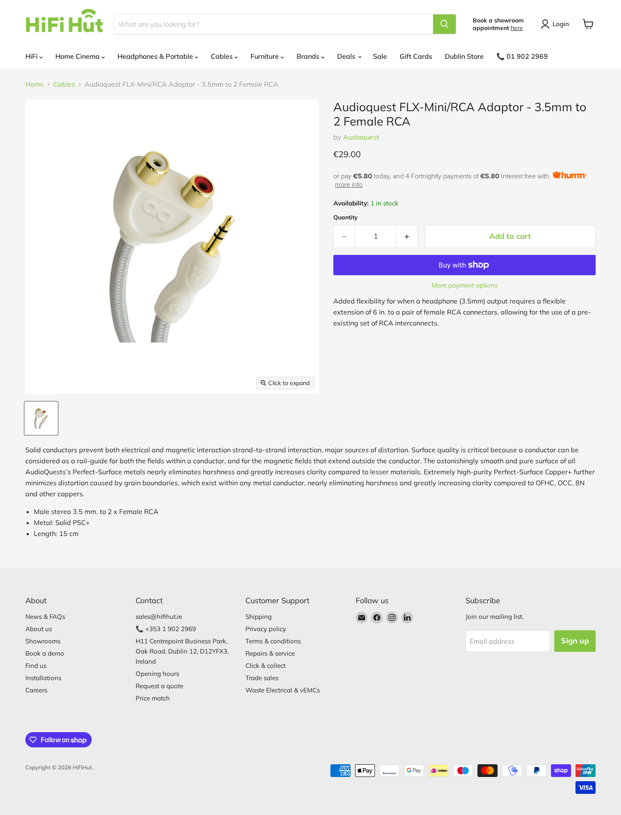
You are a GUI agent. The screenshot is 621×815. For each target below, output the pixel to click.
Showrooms (42, 641)
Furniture (266, 56)
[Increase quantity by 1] (407, 236)
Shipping (258, 617)
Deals (347, 56)
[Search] (444, 24)
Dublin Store (464, 56)
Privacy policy (265, 629)
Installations (43, 678)
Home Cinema (78, 56)
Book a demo (44, 653)
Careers (36, 690)
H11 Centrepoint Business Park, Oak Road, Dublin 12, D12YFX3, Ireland (182, 651)
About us (38, 629)
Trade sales (261, 678)
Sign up (575, 640)
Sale (380, 56)
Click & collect (265, 666)
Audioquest (361, 137)
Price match (153, 698)
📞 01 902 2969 (522, 56)
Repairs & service (270, 653)
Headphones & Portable (156, 56)
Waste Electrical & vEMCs (282, 690)
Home (34, 84)
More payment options (465, 285)
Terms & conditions (273, 641)
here (517, 28)
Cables (222, 56)
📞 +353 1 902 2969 (166, 629)
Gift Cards (416, 56)
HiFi (32, 56)
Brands (309, 56)
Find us (35, 666)
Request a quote (159, 686)
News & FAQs (45, 617)
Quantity (345, 217)
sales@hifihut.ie (159, 617)
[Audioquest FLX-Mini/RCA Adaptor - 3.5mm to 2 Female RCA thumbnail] (41, 418)
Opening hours (157, 674)
